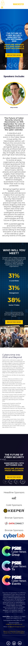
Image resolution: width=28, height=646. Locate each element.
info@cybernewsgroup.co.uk (14, 624)
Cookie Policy (7, 633)
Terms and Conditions (18, 633)
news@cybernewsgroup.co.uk (15, 626)
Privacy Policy (20, 631)
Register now (14, 55)
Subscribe (12, 631)
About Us (6, 631)
